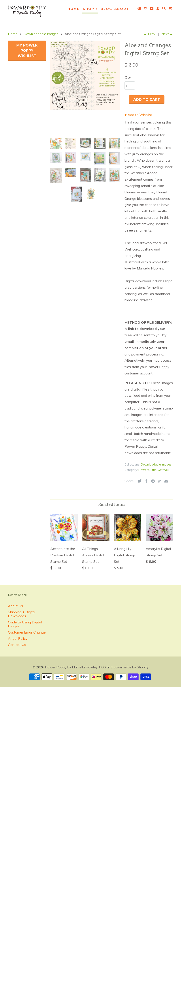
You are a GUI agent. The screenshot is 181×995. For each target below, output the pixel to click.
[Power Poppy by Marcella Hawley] (27, 10)
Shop (90, 9)
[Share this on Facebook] (145, 481)
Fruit (153, 469)
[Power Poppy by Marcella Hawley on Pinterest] (139, 9)
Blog (106, 9)
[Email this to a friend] (165, 481)
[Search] (164, 9)
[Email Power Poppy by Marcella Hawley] (152, 9)
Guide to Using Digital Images (25, 624)
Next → (167, 34)
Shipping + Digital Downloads (21, 614)
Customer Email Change (27, 632)
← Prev (149, 34)
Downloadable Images (156, 464)
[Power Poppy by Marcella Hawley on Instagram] (146, 9)
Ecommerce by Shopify (131, 667)
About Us (15, 606)
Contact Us (17, 644)
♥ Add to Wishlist (138, 114)
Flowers (143, 469)
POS (102, 667)
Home (73, 9)
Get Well (163, 469)
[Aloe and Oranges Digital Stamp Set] (85, 75)
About (121, 9)
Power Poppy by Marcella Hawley (71, 667)
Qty (127, 77)
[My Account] (158, 9)
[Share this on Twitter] (138, 481)
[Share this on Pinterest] (152, 481)
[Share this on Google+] (158, 481)
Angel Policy (18, 638)
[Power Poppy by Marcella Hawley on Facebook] (133, 9)
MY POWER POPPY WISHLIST (27, 50)
